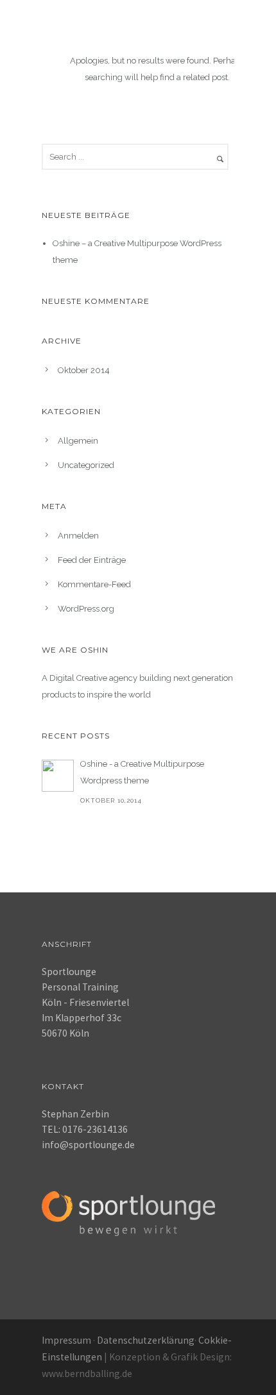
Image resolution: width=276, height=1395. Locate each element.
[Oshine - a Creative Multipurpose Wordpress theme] (58, 776)
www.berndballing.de (87, 1373)
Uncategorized (86, 465)
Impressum (66, 1340)
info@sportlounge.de (88, 1145)
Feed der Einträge (92, 560)
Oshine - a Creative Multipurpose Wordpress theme (142, 772)
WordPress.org (86, 609)
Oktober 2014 (84, 370)
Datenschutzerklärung (145, 1340)
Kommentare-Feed (94, 584)
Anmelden (78, 535)
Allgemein (78, 441)
